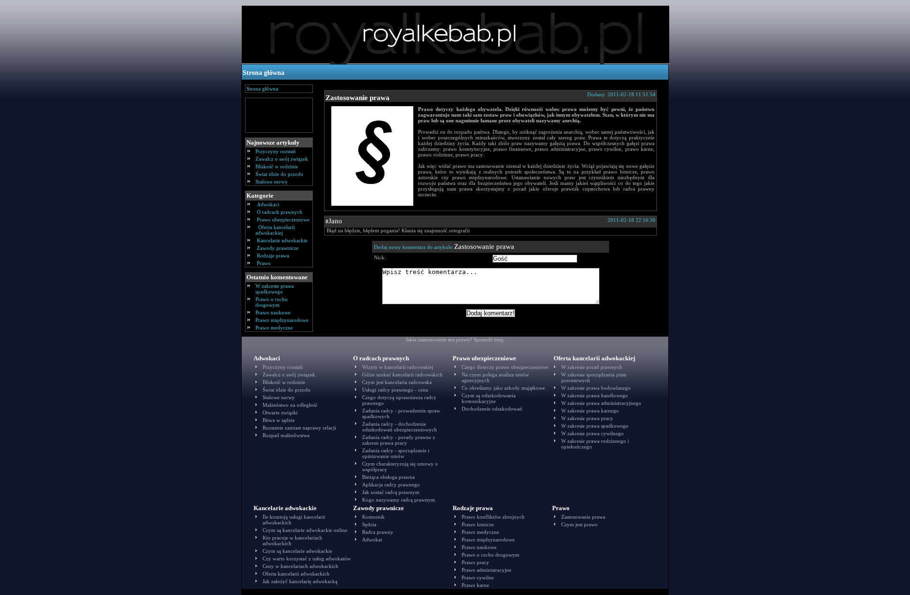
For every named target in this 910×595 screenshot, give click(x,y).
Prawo (263, 263)
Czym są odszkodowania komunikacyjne (489, 398)
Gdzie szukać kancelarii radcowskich (402, 374)
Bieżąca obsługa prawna (388, 477)
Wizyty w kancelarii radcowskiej (397, 367)
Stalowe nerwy (271, 181)
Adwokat (372, 539)
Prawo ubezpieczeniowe (283, 219)
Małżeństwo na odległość (290, 405)
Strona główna (263, 72)
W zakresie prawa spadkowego (274, 288)
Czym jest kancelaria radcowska (397, 382)
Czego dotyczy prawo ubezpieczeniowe (505, 367)
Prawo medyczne (274, 327)
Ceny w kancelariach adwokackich (300, 566)
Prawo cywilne (478, 577)
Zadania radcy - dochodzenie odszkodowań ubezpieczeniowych (399, 426)
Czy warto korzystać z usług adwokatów (307, 558)
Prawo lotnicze (478, 524)
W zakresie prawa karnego (590, 410)
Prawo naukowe (273, 312)
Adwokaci (268, 204)
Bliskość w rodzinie (276, 166)
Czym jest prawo (579, 524)
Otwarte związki (280, 412)
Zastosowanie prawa (358, 97)
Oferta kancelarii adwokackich (296, 574)
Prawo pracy (475, 562)
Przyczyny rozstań (275, 151)
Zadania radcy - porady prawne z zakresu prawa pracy (398, 440)
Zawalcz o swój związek (281, 159)
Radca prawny (377, 532)
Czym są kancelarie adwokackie (297, 551)
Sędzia (369, 524)
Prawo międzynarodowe (282, 320)
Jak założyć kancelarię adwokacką (300, 581)
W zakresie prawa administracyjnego (601, 403)
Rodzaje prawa (273, 255)
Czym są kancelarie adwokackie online (305, 530)
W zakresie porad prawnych (591, 367)
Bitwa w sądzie (279, 420)
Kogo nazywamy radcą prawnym (398, 500)
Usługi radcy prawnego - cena (395, 390)
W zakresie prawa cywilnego (592, 433)
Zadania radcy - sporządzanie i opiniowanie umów (395, 453)
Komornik (373, 517)
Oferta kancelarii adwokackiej (275, 230)
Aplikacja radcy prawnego (391, 484)
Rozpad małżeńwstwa (286, 435)
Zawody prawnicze (277, 248)
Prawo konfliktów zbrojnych (493, 517)
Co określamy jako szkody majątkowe (503, 388)
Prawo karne (475, 585)
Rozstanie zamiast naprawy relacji (299, 427)
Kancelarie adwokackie (282, 240)
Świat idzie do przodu (279, 174)
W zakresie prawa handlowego (594, 395)
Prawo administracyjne (486, 570)
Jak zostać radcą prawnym (390, 492)
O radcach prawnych (279, 212)
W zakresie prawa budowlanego (596, 388)
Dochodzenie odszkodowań (492, 409)
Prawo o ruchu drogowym (271, 302)
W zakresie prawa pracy (587, 418)
